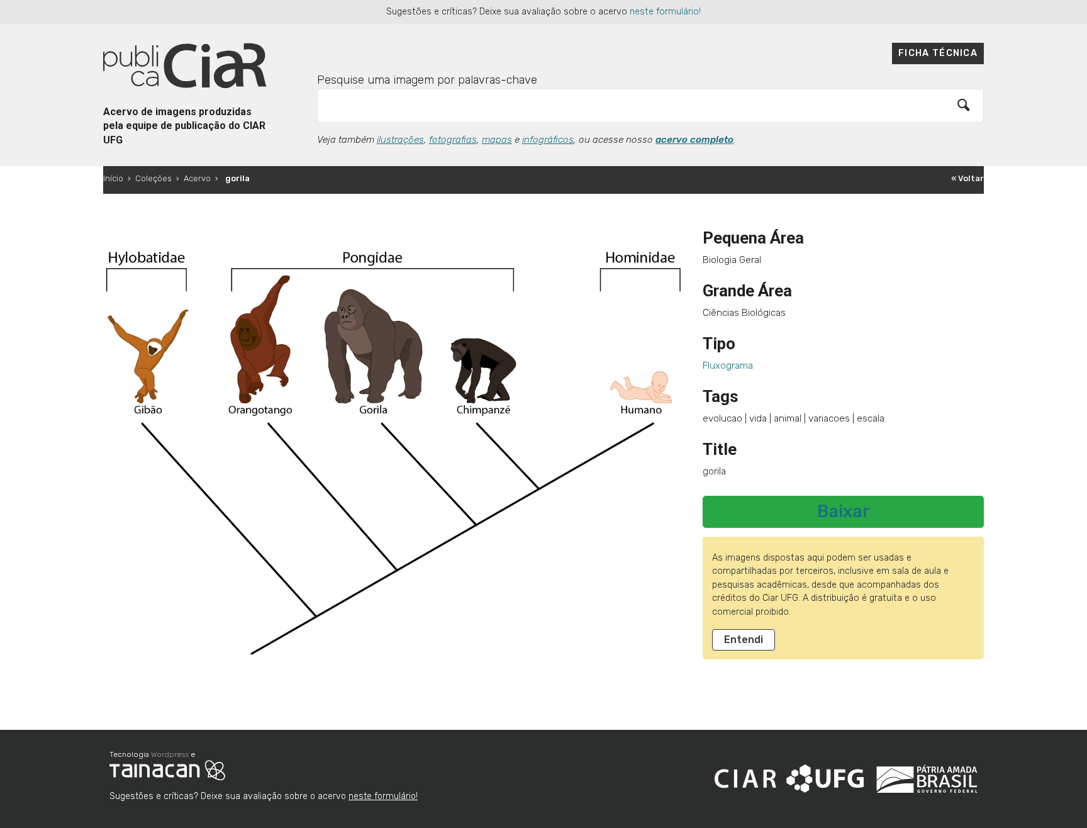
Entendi (743, 640)
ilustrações (400, 139)
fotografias (453, 139)
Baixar (843, 511)
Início (113, 178)
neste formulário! (665, 11)
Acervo (197, 178)
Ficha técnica (938, 53)
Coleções (153, 178)
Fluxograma (728, 365)
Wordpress (170, 754)
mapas (497, 139)
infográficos (548, 139)
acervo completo (694, 139)
